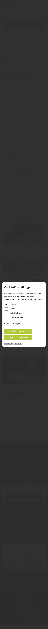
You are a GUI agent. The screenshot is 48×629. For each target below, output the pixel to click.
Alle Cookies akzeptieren (18, 331)
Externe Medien (16, 317)
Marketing (14, 308)
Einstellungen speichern (18, 338)
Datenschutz (8, 344)
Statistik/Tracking (17, 313)
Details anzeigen (13, 323)
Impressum (18, 344)
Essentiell (14, 304)
